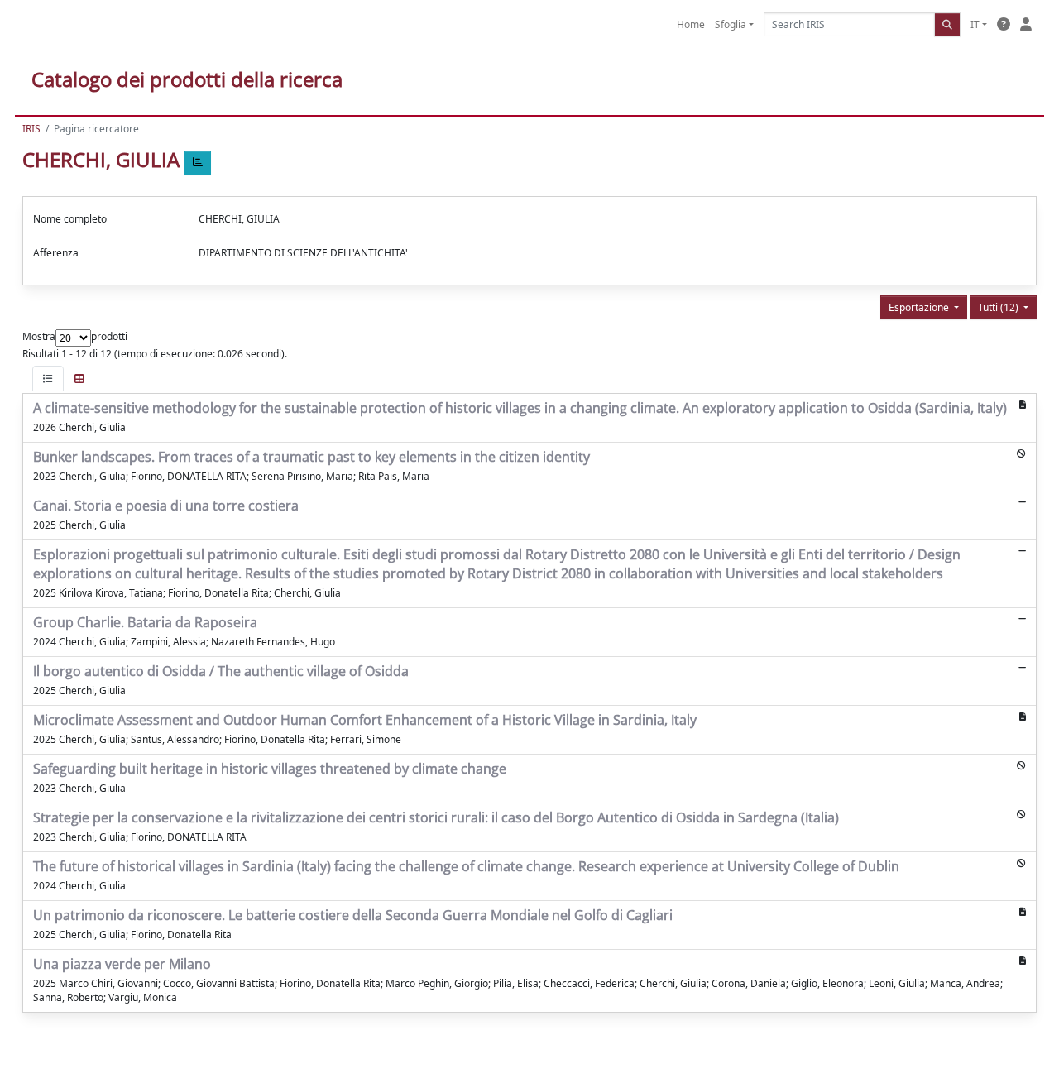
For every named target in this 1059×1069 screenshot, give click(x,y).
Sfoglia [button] (730, 24)
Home (691, 24)
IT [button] (975, 24)
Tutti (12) (999, 307)
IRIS (31, 129)
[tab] (48, 378)
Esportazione (920, 307)
